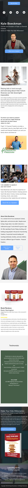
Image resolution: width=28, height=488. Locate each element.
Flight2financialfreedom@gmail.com (17, 479)
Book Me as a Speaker (7, 247)
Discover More (18, 248)
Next (25, 365)
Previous (2, 365)
